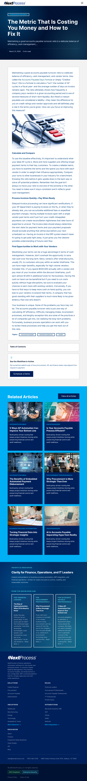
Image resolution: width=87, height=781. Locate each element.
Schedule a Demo (21, 374)
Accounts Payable (18, 14)
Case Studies (12, 743)
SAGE (47, 718)
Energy (10, 715)
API (9, 746)
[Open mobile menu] (82, 3)
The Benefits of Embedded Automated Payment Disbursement (23, 482)
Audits (61, 334)
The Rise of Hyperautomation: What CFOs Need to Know (21, 607)
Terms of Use (24, 777)
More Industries (14, 724)
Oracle (47, 715)
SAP (46, 712)
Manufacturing (13, 712)
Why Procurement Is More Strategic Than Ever (59, 480)
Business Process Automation (23, 528)
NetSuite (48, 721)
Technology (11, 718)
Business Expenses (46, 334)
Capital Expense (13, 687)
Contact (10, 737)
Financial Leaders (51, 687)
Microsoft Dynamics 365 (53, 709)
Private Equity (49, 700)
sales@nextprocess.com (16, 758)
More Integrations (52, 724)
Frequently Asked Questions (17, 740)
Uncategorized (53, 424)
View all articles (68, 396)
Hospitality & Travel (14, 721)
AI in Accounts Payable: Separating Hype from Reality (61, 533)
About (10, 733)
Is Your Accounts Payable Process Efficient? (59, 429)
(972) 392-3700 (32, 758)
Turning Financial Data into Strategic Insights (23, 533)
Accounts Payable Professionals (56, 693)
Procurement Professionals (59, 475)
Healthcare (11, 709)
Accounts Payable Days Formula (37, 79)
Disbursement (12, 697)
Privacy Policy (12, 777)
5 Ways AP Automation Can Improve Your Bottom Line (24, 429)
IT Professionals (50, 697)
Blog (9, 749)
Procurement (12, 690)
